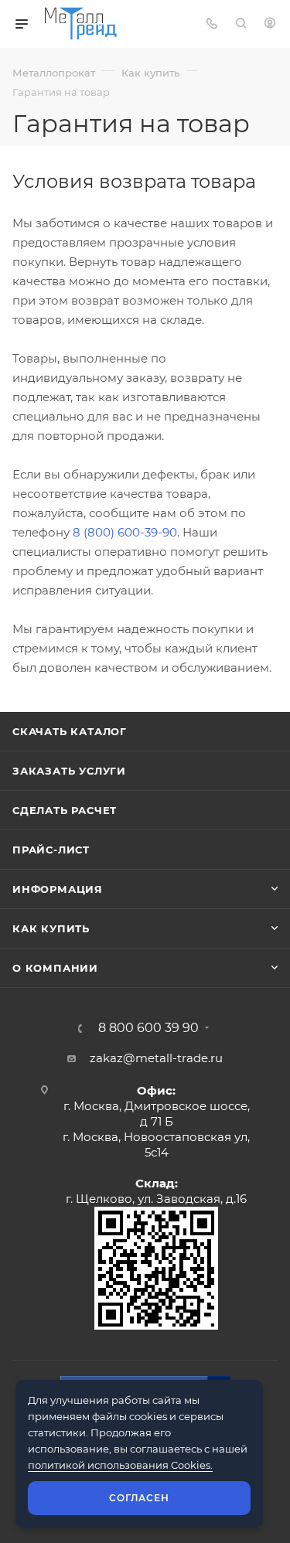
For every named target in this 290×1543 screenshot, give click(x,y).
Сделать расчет (64, 810)
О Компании (55, 968)
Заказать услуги (69, 771)
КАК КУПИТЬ (51, 928)
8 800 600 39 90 (148, 1028)
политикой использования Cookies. (120, 1465)
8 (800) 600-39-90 (125, 532)
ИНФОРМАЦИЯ (57, 889)
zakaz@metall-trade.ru (156, 1058)
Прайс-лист (51, 849)
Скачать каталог (69, 731)
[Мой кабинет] (269, 24)
